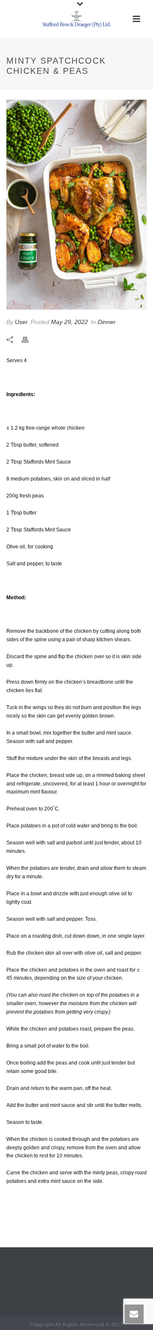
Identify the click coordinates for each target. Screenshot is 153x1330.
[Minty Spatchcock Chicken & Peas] (76, 205)
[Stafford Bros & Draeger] (76, 19)
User (21, 322)
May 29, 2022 (69, 322)
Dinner (107, 322)
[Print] (29, 339)
